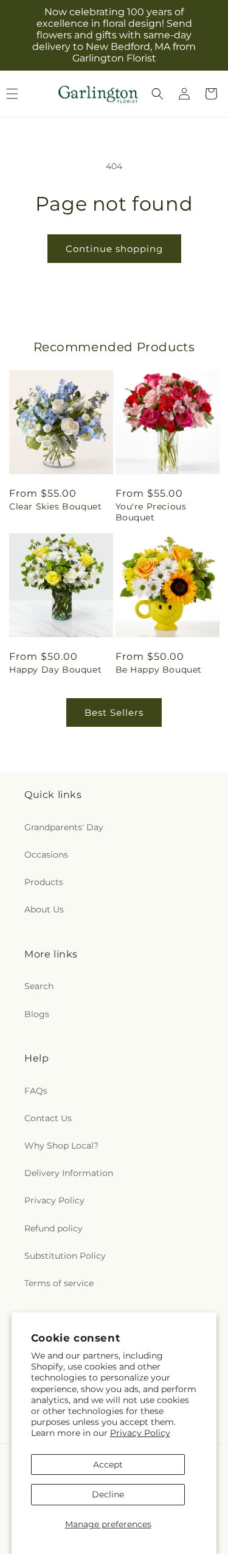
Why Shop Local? (61, 1145)
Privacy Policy (140, 1432)
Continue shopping (114, 248)
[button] (157, 93)
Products (43, 882)
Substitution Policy (65, 1255)
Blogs (36, 1014)
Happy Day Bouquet (55, 669)
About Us (44, 909)
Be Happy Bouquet (159, 669)
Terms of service (59, 1283)
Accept (108, 1464)
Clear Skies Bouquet (55, 506)
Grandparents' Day (63, 827)
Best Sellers (114, 712)
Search (39, 986)
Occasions (46, 854)
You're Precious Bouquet (151, 512)
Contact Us (48, 1118)
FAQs (35, 1090)
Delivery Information (68, 1172)
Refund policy (53, 1228)
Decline (108, 1494)
